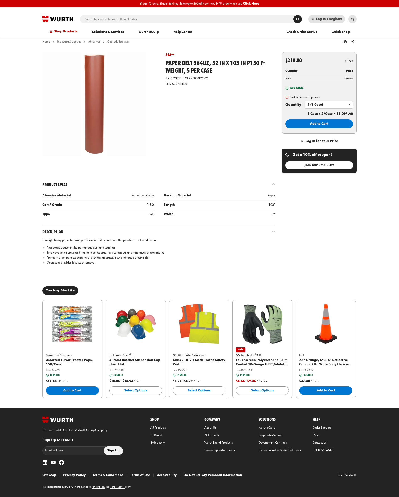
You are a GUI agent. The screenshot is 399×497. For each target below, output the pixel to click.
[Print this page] (345, 42)
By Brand (156, 435)
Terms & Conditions (107, 475)
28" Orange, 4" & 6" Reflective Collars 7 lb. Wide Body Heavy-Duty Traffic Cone (324, 364)
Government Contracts (273, 442)
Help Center (182, 32)
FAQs (316, 435)
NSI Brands (211, 435)
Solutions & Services (108, 32)
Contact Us (320, 442)
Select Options (135, 390)
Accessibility (167, 475)
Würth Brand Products (218, 442)
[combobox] (329, 105)
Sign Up (113, 450)
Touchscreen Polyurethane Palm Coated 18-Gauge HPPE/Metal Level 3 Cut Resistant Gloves (261, 364)
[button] (100, 110)
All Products (158, 427)
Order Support (322, 427)
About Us (210, 427)
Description (52, 232)
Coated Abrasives (118, 41)
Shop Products (65, 31)
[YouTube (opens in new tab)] (53, 462)
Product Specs (54, 185)
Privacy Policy (74, 475)
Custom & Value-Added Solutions (280, 450)
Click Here (251, 3)
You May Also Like (60, 290)
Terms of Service (117, 487)
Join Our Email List (319, 165)
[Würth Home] (57, 19)
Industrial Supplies (69, 41)
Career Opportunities (218, 450)
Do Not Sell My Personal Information (212, 475)
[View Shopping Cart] (352, 19)
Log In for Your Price (321, 141)
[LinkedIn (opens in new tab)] (44, 462)
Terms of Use (140, 475)
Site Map (49, 475)
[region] (199, 3)
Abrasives (94, 41)
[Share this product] (353, 42)
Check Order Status (302, 32)
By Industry (157, 442)
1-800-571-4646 (323, 450)
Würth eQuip (148, 32)
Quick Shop (341, 32)
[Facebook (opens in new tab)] (61, 462)
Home (46, 41)
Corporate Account (271, 435)
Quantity (293, 105)
